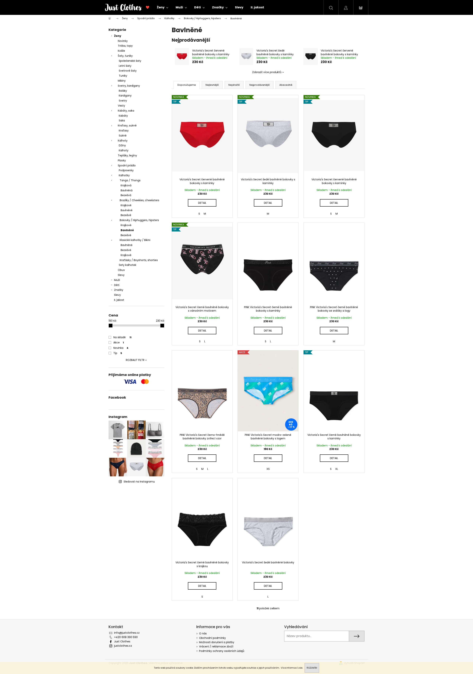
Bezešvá (126, 195)
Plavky (122, 160)
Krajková (126, 185)
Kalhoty (122, 140)
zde (300, 667)
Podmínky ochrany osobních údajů (221, 651)
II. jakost (119, 300)
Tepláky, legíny (127, 155)
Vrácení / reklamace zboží (216, 646)
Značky (118, 290)
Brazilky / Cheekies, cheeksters (139, 200)
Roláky (123, 91)
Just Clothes (122, 641)
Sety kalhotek (127, 265)
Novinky (123, 41)
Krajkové (126, 205)
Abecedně (285, 85)
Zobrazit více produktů (266, 72)
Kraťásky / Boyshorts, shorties (139, 260)
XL (336, 469)
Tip (117, 353)
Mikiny (122, 81)
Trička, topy (125, 46)
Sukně (123, 135)
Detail (202, 203)
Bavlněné (127, 210)
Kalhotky (124, 175)
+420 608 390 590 (126, 637)
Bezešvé (126, 215)
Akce (118, 342)
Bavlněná (127, 190)
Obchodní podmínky (212, 638)
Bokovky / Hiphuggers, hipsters (139, 220)
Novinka (120, 348)
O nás (203, 633)
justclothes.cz (123, 646)
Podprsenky (126, 170)
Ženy (117, 36)
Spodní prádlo (127, 165)
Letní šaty (125, 66)
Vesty (121, 105)
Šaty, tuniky (125, 56)
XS (268, 469)
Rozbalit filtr (135, 360)
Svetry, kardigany (129, 86)
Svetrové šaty (128, 71)
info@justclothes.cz (127, 633)
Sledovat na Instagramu (139, 481)
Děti (116, 285)
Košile (121, 51)
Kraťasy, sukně (127, 125)
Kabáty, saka (126, 110)
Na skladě (122, 337)
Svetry (123, 100)
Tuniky (123, 76)
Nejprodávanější (259, 85)
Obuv (121, 270)
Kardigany (125, 95)
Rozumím (312, 667)
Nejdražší (234, 85)
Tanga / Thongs (130, 180)
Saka (122, 120)
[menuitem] (147, 7)
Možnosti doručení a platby (216, 642)
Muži (117, 280)
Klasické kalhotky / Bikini (135, 240)
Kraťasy (124, 130)
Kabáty (123, 116)
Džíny (122, 145)
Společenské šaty (130, 61)
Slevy (121, 275)
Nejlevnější (212, 85)
